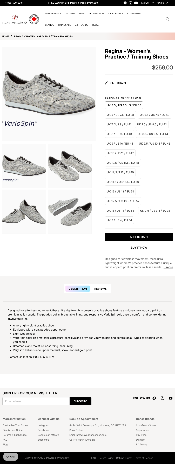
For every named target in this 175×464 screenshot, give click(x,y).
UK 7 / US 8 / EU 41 (119, 124)
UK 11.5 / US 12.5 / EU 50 (123, 182)
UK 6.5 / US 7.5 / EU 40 (154, 115)
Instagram (43, 425)
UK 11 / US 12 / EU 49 (120, 172)
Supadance (142, 430)
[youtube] (136, 3)
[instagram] (130, 3)
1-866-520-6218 (14, 2)
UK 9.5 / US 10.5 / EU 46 (154, 143)
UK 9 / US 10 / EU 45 (120, 143)
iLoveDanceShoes (146, 425)
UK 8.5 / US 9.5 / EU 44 (153, 134)
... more (168, 267)
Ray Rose (141, 434)
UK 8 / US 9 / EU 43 (119, 134)
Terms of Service (143, 457)
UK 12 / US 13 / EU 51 (120, 191)
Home (5, 36)
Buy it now (139, 247)
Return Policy (106, 457)
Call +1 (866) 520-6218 (82, 439)
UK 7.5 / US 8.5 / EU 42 (152, 124)
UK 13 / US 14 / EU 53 (120, 210)
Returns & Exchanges (14, 434)
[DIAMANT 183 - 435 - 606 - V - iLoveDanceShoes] (24, 166)
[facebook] (125, 3)
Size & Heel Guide (13, 430)
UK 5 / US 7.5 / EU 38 (120, 115)
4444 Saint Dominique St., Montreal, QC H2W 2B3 (97, 425)
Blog (5, 444)
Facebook (43, 430)
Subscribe (80, 401)
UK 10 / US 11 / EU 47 (120, 153)
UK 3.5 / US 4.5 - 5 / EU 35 (124, 105)
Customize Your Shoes (15, 425)
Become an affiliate (48, 434)
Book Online (76, 430)
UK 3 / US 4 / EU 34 (119, 220)
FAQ (5, 439)
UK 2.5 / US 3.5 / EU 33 (155, 210)
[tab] (77, 289)
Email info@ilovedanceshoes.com (87, 434)
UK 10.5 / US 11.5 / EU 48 (123, 162)
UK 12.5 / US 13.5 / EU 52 (123, 201)
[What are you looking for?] (167, 19)
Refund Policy (124, 457)
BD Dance (141, 444)
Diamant (140, 439)
